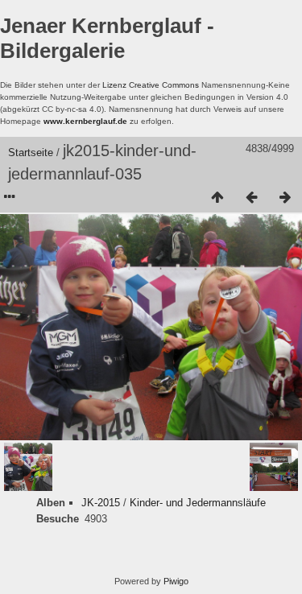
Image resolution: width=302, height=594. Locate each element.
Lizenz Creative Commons (150, 84)
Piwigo (175, 581)
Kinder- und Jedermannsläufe (198, 503)
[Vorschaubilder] (217, 198)
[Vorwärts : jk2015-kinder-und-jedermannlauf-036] (285, 198)
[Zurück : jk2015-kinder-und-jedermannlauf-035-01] (251, 198)
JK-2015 (100, 503)
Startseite (30, 152)
